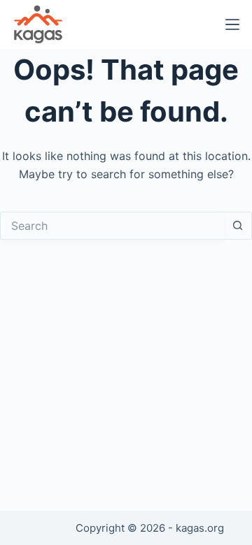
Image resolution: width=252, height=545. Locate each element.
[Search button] (238, 226)
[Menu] (232, 24)
